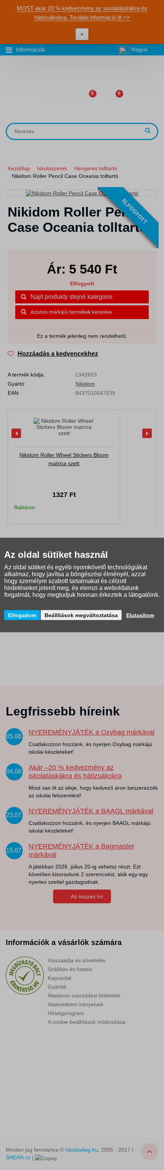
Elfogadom (22, 615)
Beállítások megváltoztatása (81, 615)
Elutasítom (140, 615)
